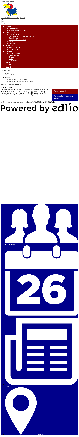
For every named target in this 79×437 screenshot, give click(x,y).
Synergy (12, 57)
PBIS (11, 59)
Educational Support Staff (17, 40)
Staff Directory (10, 74)
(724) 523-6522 (36, 102)
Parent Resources (14, 55)
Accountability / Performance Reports (21, 36)
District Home (13, 28)
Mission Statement (15, 34)
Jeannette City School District (18, 79)
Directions (12, 43)
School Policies (14, 49)
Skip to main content (7, 2)
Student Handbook (15, 47)
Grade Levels (13, 38)
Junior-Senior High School (17, 30)
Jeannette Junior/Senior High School (21, 81)
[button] (8, 26)
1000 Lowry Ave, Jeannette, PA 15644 (13, 102)
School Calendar (14, 53)
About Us (12, 42)
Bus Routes (13, 61)
